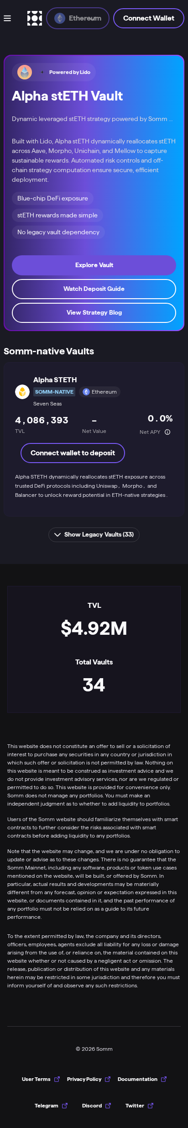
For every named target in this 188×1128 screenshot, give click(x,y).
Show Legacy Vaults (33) (99, 534)
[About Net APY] (167, 432)
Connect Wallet (148, 18)
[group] (51, 1106)
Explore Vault (94, 265)
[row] (94, 439)
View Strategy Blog (94, 312)
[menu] (14, 18)
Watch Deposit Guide (94, 288)
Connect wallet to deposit (73, 453)
